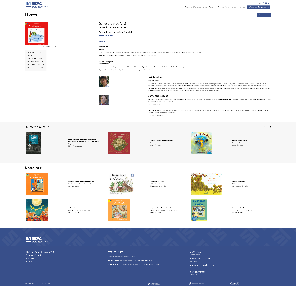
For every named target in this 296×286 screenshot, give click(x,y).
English (260, 3)
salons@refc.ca (198, 272)
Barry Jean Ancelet (122, 32)
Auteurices (212, 7)
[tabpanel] (66, 143)
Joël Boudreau (119, 27)
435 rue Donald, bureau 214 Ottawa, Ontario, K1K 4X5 (40, 255)
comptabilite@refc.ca (201, 258)
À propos (243, 7)
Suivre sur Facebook (154, 104)
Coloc (54, 283)
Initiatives (235, 7)
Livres (205, 7)
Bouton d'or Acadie (106, 35)
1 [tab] (147, 157)
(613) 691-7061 (115, 252)
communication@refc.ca (202, 265)
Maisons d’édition (224, 7)
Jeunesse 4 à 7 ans (36, 52)
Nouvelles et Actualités (193, 7)
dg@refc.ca (195, 252)
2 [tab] (149, 157)
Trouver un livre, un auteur (259, 7)
